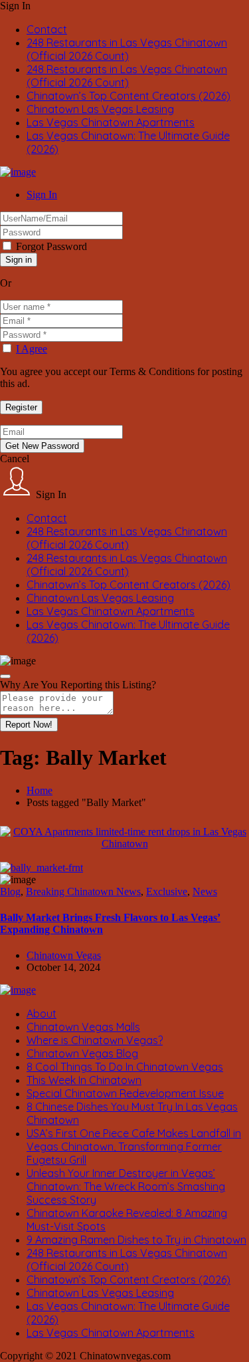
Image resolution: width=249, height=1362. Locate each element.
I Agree (31, 348)
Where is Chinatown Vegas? (95, 1040)
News (205, 891)
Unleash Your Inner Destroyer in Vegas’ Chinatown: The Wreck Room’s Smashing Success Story (126, 1186)
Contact (47, 29)
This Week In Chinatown (84, 1080)
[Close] (5, 676)
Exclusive (166, 891)
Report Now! (28, 725)
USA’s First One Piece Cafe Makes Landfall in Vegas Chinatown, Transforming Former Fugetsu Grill (134, 1146)
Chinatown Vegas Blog (82, 1053)
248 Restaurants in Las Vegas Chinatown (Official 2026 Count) (127, 49)
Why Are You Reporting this (78, 684)
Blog (10, 891)
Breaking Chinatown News (83, 891)
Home (39, 790)
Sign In (42, 194)
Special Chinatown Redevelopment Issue (125, 1093)
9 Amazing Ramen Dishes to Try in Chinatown (136, 1239)
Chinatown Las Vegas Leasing (100, 109)
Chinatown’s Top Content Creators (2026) (128, 95)
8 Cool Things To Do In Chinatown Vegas (125, 1066)
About (41, 1013)
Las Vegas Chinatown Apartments (111, 122)
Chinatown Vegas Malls (83, 1026)
